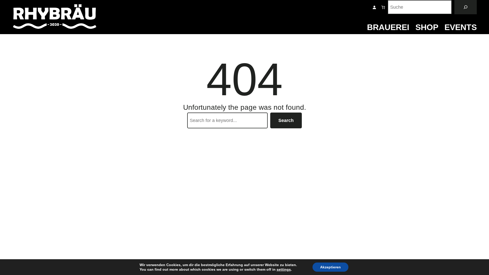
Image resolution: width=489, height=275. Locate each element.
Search (286, 120)
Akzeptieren (330, 267)
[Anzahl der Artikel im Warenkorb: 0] (383, 7)
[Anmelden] (374, 7)
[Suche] (465, 7)
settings (284, 269)
